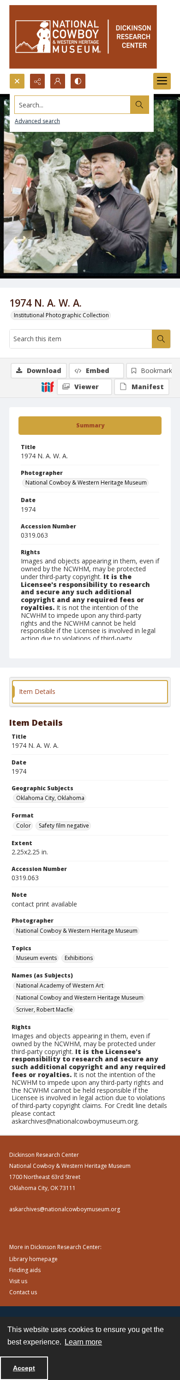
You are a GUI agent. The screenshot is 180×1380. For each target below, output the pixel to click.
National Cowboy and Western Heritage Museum (80, 997)
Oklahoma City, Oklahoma (50, 798)
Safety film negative (64, 825)
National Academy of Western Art (59, 985)
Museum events (36, 958)
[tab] (90, 425)
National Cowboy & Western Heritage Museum (86, 482)
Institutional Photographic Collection (61, 315)
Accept (24, 1368)
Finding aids (25, 1270)
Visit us (18, 1281)
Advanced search (37, 121)
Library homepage (33, 1259)
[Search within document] (161, 339)
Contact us (23, 1292)
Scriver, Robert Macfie (44, 1009)
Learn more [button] (83, 1342)
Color (23, 825)
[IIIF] (47, 386)
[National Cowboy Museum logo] (83, 37)
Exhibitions (79, 958)
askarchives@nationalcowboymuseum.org (64, 1209)
